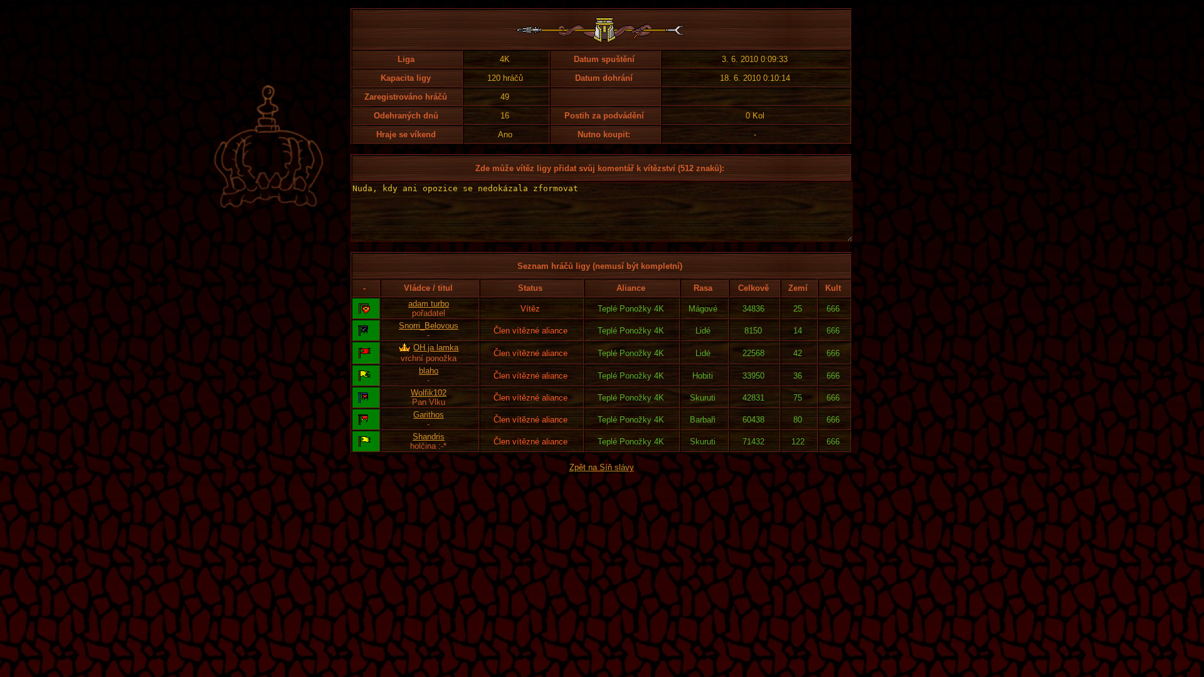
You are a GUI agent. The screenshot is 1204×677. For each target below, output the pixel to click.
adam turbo (428, 303)
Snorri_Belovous (428, 325)
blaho (428, 370)
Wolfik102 (428, 392)
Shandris (429, 436)
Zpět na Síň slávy (601, 467)
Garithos (428, 414)
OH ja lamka (435, 347)
